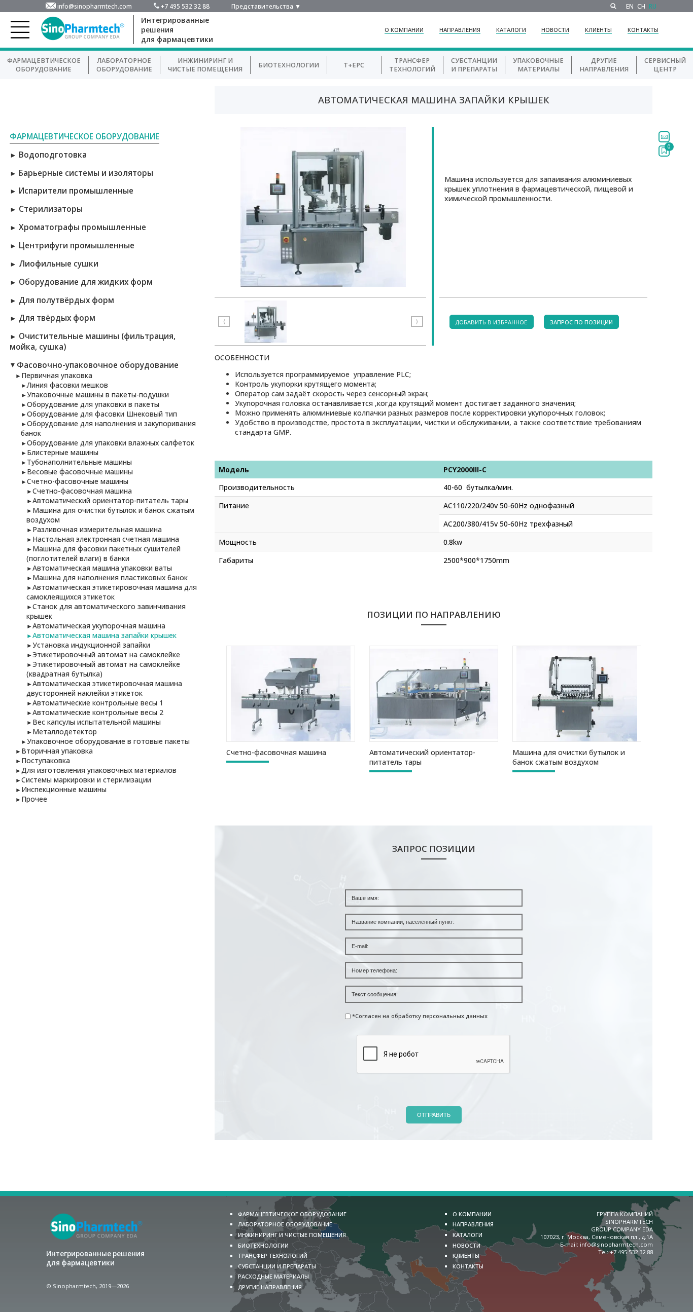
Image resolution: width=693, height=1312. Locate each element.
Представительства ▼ (266, 6)
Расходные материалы (273, 1276)
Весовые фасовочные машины (77, 471)
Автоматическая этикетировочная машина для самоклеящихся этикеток (111, 592)
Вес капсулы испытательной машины (93, 722)
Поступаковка (42, 760)
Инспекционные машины (61, 789)
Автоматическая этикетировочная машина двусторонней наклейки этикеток (104, 688)
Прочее (31, 799)
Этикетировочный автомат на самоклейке (103, 654)
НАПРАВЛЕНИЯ (459, 29)
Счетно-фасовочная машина (79, 491)
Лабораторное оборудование (124, 64)
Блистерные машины (59, 452)
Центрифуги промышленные (72, 245)
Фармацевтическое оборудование (44, 64)
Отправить (434, 1115)
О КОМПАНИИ (404, 29)
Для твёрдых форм (52, 318)
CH (641, 6)
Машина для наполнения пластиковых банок (107, 577)
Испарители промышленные (71, 190)
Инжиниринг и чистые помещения (292, 1235)
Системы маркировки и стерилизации (83, 779)
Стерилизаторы (46, 209)
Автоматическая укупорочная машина (95, 625)
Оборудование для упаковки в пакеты (90, 404)
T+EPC (353, 65)
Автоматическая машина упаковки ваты (99, 568)
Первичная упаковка (53, 375)
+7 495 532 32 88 (185, 6)
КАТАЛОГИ (511, 29)
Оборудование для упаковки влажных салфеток (107, 442)
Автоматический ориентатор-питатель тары (107, 500)
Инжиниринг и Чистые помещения (205, 64)
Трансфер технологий (412, 64)
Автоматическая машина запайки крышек (101, 635)
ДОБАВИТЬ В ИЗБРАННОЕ (491, 322)
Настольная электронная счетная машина (102, 539)
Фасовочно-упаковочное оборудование (94, 365)
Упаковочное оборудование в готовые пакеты (105, 741)
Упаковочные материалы (538, 64)
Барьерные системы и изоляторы (81, 173)
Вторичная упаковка (54, 751)
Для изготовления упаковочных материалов (96, 770)
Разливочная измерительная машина (94, 529)
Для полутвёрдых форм (62, 300)
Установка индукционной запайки (88, 645)
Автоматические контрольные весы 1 (94, 702)
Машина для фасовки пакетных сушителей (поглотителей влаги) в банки (103, 553)
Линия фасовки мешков (64, 385)
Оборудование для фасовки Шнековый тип (99, 414)
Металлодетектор (61, 731)
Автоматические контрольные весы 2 (94, 712)
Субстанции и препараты (474, 64)
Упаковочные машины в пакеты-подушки (95, 394)
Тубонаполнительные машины (76, 462)
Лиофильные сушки (54, 263)
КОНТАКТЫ (643, 29)
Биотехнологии (288, 65)
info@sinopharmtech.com (94, 6)
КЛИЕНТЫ (598, 29)
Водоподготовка (48, 154)
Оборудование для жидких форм (81, 282)
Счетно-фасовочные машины (74, 481)
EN (630, 6)
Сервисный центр (665, 64)
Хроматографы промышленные (78, 227)
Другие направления (604, 64)
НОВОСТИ (555, 29)
